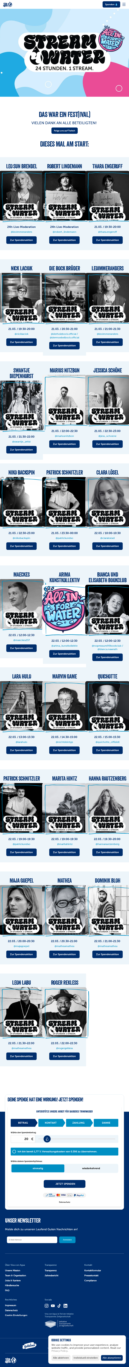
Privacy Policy (59, 1351)
